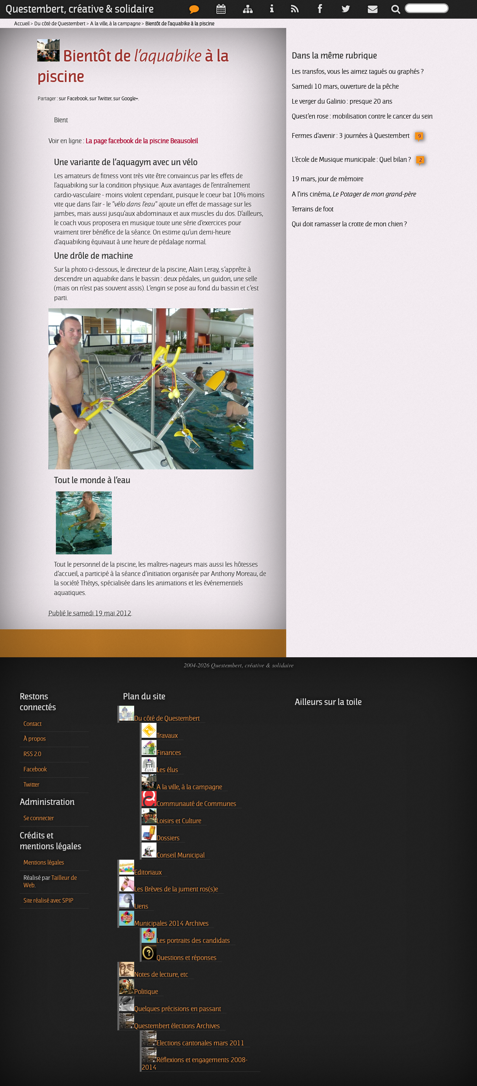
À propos (34, 739)
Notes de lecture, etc (161, 974)
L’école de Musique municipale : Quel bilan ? (351, 159)
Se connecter (38, 818)
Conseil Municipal (181, 855)
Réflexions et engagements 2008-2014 (194, 1063)
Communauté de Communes (196, 804)
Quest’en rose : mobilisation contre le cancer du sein (362, 116)
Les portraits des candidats (193, 940)
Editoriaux (148, 872)
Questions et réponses (187, 957)
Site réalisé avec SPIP (48, 900)
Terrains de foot (313, 209)
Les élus (167, 770)
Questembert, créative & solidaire (80, 9)
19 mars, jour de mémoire (327, 179)
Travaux (167, 735)
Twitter (31, 784)
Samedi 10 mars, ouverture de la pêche (345, 86)
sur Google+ (125, 98)
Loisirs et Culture (179, 821)
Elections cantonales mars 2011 (200, 1043)
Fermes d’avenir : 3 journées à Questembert (351, 135)
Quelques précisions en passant (177, 1009)
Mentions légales (43, 862)
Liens (141, 906)
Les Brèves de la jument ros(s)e (176, 889)
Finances (169, 752)
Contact (32, 724)
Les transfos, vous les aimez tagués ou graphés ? (357, 71)
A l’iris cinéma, (354, 194)
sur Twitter (100, 98)
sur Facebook (73, 98)
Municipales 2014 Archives (171, 923)
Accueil (21, 23)
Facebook (35, 769)
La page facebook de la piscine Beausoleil (142, 141)
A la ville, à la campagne (115, 23)
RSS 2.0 (32, 754)
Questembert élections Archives (177, 1026)
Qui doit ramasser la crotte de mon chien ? (349, 224)
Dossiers (168, 838)
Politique (146, 991)
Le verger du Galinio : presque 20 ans (342, 101)
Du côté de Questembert (59, 23)
